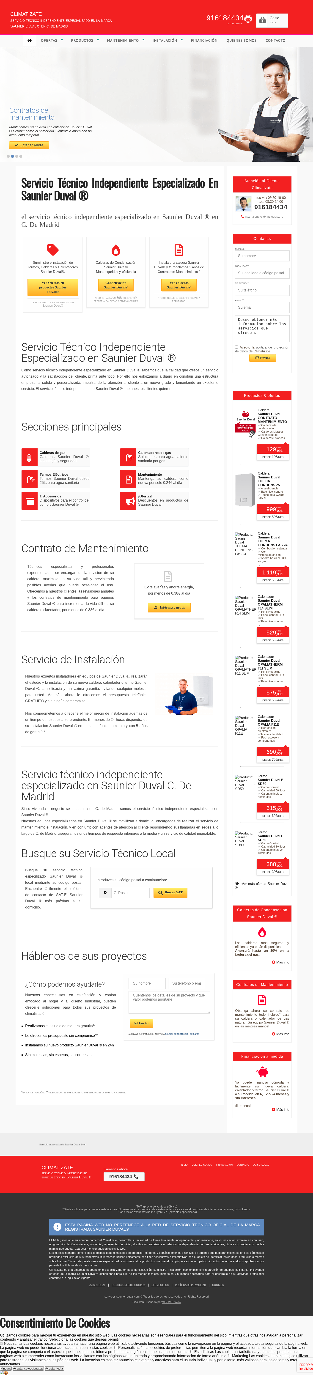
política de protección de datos (182, 1033)
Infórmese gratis (172, 607)
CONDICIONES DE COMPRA (128, 1285)
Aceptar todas (54, 1368)
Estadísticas (151, 1354)
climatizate (26, 13)
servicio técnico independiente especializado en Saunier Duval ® (66, 1175)
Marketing (154, 1360)
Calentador (270, 602)
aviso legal (261, 1164)
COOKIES (218, 1285)
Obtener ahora (31, 145)
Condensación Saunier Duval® (116, 285)
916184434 (225, 18)
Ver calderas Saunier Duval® (179, 285)
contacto (243, 1164)
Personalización (153, 1350)
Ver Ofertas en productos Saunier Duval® (52, 287)
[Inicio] (29, 40)
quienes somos (202, 1164)
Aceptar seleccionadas (28, 1368)
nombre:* (241, 248)
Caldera (272, 416)
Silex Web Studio (171, 1302)
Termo (270, 780)
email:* (239, 300)
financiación (224, 1164)
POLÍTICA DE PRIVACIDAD (190, 1285)
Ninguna (5, 1368)
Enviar (143, 1023)
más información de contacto (264, 216)
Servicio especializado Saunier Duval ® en (62, 1144)
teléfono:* (242, 283)
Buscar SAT (174, 892)
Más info (282, 962)
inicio (184, 1164)
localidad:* (242, 266)
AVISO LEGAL (97, 1285)
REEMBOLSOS (160, 1285)
